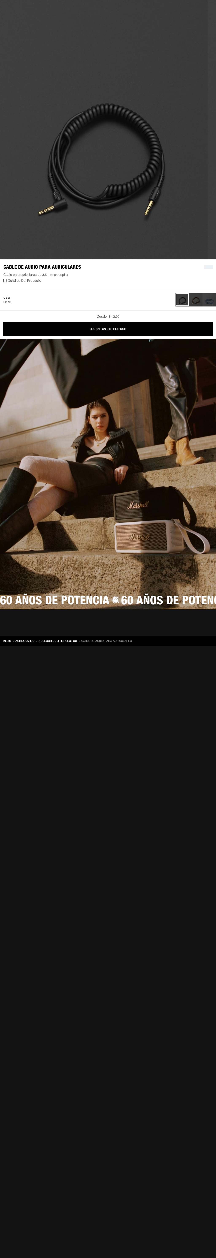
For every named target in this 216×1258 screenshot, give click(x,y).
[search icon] (185, 19)
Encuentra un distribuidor (182, 9)
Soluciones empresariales (127, 9)
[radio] (182, 299)
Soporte (173, 19)
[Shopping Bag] (198, 19)
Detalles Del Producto (24, 280)
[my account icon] (191, 19)
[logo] (17, 17)
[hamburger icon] (205, 19)
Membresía (154, 9)
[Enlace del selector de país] (205, 9)
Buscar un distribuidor (108, 329)
